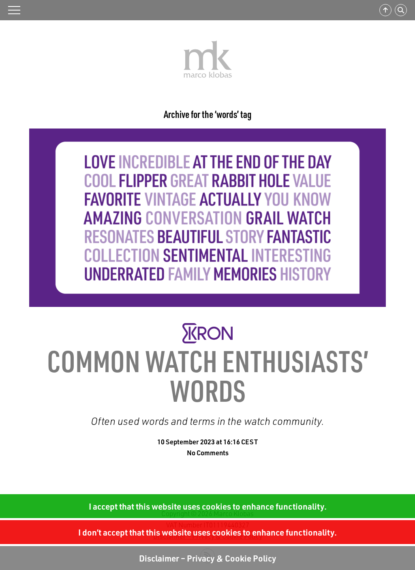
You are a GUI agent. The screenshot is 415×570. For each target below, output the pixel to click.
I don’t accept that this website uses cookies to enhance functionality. (207, 532)
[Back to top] (385, 10)
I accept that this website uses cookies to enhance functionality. (208, 506)
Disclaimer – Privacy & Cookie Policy (207, 558)
